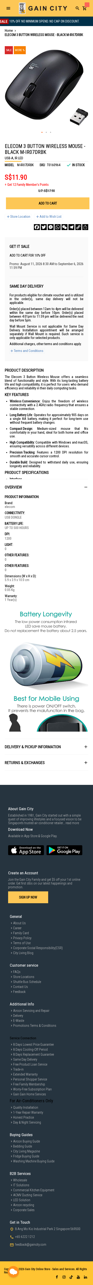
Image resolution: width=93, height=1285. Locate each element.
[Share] (85, 227)
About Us (19, 923)
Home (9, 30)
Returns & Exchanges (25, 762)
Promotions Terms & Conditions (34, 1025)
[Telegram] (71, 227)
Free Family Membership (29, 1084)
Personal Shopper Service (30, 1079)
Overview (13, 487)
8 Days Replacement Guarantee (33, 1054)
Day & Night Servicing (27, 1122)
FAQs (17, 972)
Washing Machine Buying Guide (33, 1161)
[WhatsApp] (58, 227)
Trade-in (18, 1069)
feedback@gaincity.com (30, 1244)
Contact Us (20, 987)
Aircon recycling (23, 1205)
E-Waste (18, 1021)
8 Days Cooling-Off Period (30, 1049)
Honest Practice (23, 1117)
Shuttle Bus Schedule (27, 982)
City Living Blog (23, 953)
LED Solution (21, 1200)
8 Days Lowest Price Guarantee (33, 1044)
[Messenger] (51, 227)
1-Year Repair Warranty (28, 1112)
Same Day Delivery (25, 1059)
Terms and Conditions (28, 351)
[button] (42, 132)
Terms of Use (22, 943)
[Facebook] (37, 227)
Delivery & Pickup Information (33, 746)
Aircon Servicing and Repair (31, 1011)
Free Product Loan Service (30, 1064)
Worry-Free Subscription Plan (32, 1089)
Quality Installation (25, 1107)
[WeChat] (64, 227)
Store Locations (23, 977)
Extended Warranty (25, 1074)
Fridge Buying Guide (26, 1156)
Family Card (21, 933)
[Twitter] (44, 227)
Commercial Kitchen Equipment (33, 1190)
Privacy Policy (22, 938)
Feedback (19, 992)
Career (17, 928)
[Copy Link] (78, 227)
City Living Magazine (26, 1151)
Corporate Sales (24, 1210)
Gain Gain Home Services (29, 1094)
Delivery (18, 1016)
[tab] (46, 487)
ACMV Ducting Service (27, 1195)
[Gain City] (43, 8)
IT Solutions (21, 1185)
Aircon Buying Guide (26, 1141)
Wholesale (20, 1180)
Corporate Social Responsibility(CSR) (38, 948)
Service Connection (23, 1038)
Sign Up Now (28, 897)
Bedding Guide (22, 1146)
